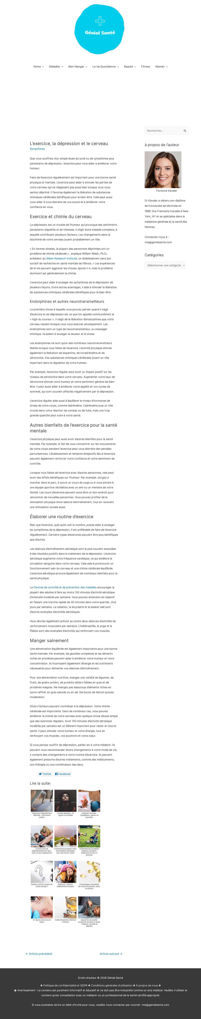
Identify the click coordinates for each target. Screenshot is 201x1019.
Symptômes (37, 148)
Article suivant (111, 954)
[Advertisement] (100, 93)
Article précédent (39, 954)
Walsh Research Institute (61, 258)
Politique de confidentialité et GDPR (65, 985)
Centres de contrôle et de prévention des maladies (65, 587)
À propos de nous (147, 985)
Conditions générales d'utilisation (111, 985)
